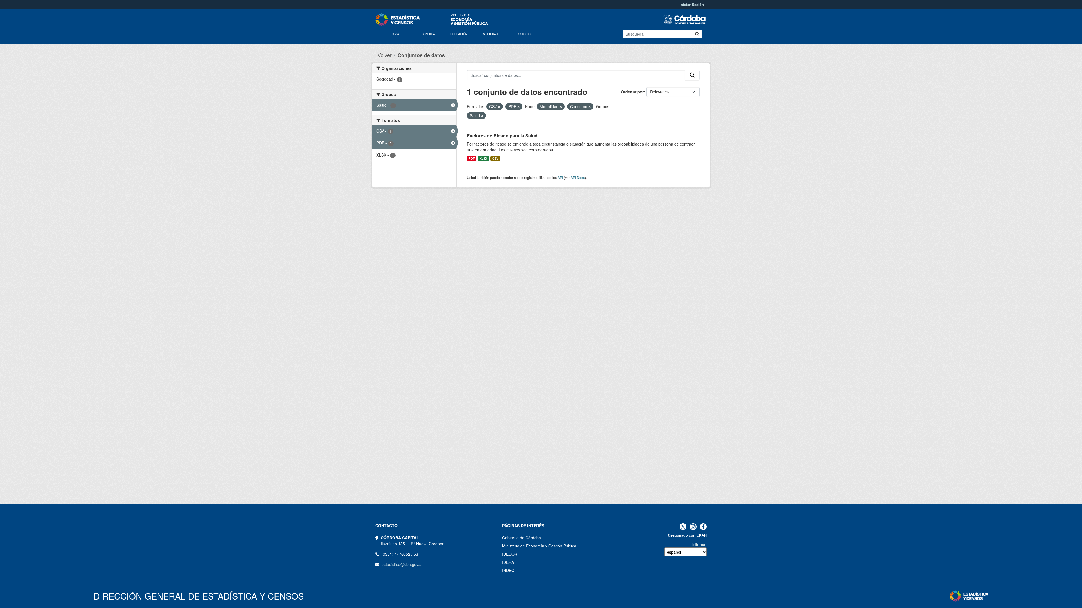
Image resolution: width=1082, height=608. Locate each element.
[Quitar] (499, 106)
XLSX (483, 158)
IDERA (508, 562)
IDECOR (509, 554)
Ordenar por (632, 92)
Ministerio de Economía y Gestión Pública (539, 546)
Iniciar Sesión (692, 4)
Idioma (698, 544)
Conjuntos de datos (421, 55)
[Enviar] (697, 34)
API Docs (578, 177)
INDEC (508, 570)
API (560, 177)
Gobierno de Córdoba (521, 537)
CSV (495, 158)
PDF (472, 158)
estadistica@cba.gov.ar (402, 564)
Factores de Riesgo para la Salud (502, 135)
